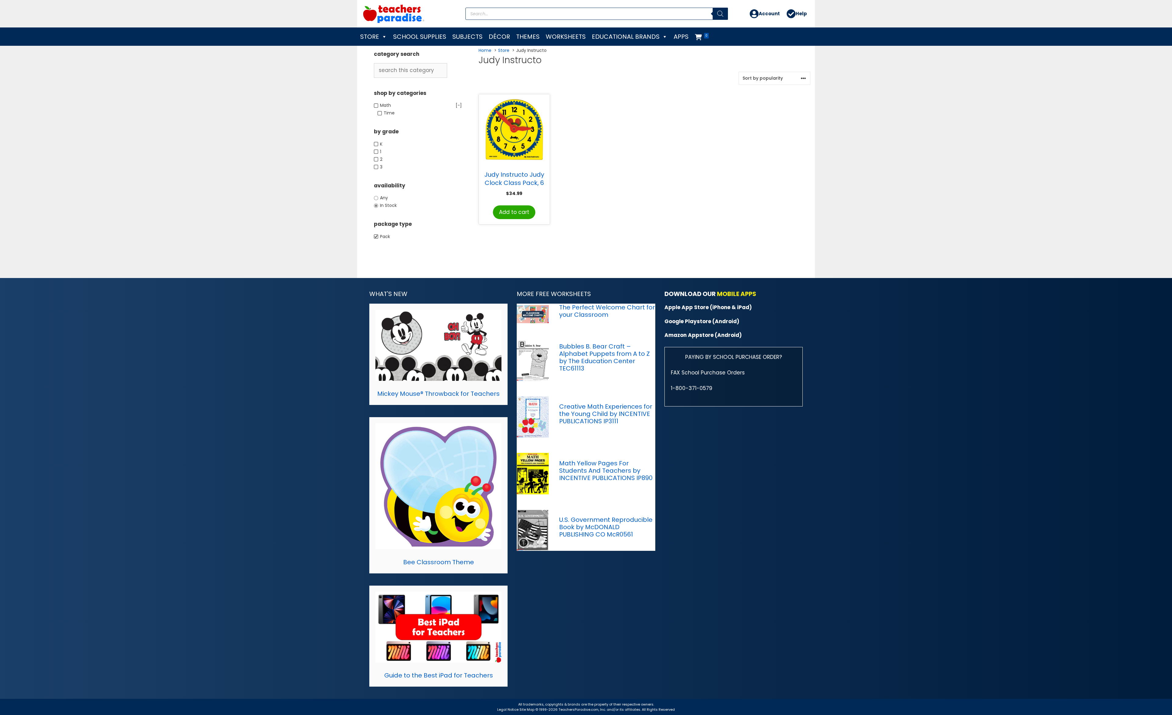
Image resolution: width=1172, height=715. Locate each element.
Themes (528, 36)
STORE (369, 36)
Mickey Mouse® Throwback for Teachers (438, 393)
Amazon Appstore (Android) (703, 335)
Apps (681, 36)
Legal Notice (508, 709)
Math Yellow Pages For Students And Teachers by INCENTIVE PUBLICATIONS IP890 (606, 471)
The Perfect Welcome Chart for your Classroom (607, 311)
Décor (499, 36)
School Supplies (419, 36)
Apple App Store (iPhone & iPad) (708, 307)
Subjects (467, 36)
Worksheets (566, 36)
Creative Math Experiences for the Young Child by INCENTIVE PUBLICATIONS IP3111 (605, 414)
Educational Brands (626, 36)
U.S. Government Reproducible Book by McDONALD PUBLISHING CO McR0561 (606, 527)
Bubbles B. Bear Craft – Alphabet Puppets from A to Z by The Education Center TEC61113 (604, 357)
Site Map (527, 709)
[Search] (720, 14)
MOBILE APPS (736, 294)
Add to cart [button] (514, 212)
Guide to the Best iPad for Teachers (438, 675)
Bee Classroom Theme (438, 562)
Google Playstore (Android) (701, 321)
